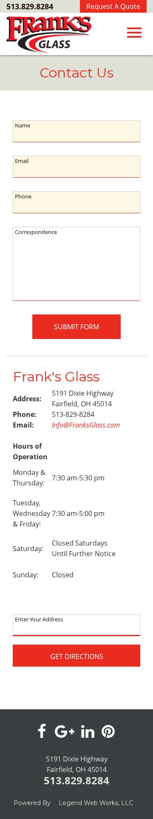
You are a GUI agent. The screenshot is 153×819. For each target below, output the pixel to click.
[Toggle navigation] (134, 32)
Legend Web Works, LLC (96, 803)
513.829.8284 (29, 6)
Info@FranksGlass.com (86, 425)
